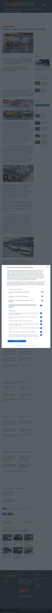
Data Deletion (19, 345)
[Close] (48, 267)
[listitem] (26, 289)
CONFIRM (17, 341)
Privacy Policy (33, 345)
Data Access (26, 345)
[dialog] (26, 306)
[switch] (41, 292)
